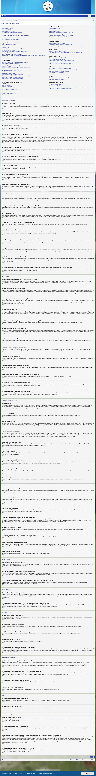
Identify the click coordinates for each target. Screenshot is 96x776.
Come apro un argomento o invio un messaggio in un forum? (15, 62)
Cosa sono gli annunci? (7, 90)
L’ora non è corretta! (6, 47)
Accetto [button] (88, 773)
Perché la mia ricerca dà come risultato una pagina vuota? (61, 60)
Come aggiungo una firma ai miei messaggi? (11, 65)
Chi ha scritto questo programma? (56, 84)
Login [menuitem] (92, 16)
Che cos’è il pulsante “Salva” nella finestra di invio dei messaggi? (16, 75)
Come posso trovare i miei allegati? (56, 79)
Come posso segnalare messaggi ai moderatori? (12, 74)
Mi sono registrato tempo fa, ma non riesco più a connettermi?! (15, 35)
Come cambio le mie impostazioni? (9, 44)
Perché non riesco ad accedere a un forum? (11, 70)
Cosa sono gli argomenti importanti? (9, 92)
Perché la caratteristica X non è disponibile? (58, 85)
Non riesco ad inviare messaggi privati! (57, 43)
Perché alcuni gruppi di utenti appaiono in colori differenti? (61, 35)
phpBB (44, 762)
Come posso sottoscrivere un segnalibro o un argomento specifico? (63, 69)
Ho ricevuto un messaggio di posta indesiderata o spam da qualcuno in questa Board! (67, 46)
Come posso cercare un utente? (56, 62)
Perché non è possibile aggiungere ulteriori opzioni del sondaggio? (16, 67)
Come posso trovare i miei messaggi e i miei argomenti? (61, 63)
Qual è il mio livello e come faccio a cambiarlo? (12, 54)
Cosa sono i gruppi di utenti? (55, 31)
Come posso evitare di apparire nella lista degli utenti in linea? (15, 46)
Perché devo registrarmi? (7, 28)
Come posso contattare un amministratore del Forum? (60, 88)
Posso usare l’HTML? (6, 85)
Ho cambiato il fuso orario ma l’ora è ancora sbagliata (13, 48)
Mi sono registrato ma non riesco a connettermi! (12, 32)
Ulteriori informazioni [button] (48, 773)
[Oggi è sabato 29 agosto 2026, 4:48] (93, 20)
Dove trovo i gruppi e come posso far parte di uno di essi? (61, 32)
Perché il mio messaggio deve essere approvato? (12, 77)
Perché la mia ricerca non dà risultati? (57, 59)
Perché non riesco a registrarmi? (9, 31)
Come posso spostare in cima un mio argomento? (12, 78)
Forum (4, 15)
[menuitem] (89, 16)
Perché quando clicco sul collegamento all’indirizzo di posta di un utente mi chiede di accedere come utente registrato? (23, 56)
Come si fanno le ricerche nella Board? (57, 57)
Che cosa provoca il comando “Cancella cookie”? (12, 39)
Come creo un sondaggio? (7, 66)
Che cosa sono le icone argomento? (9, 94)
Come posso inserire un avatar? (8, 52)
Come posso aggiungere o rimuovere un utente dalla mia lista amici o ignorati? (66, 52)
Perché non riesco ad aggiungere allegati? (11, 71)
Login (3, 18)
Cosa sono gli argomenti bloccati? (9, 93)
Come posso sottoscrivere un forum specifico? (59, 71)
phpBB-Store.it (51, 764)
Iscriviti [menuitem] (94, 16)
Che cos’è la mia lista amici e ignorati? (57, 51)
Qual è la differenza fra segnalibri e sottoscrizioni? (60, 68)
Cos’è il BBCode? (5, 83)
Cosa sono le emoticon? (7, 86)
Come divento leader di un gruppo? (56, 34)
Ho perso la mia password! (7, 36)
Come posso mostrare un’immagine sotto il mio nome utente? (15, 51)
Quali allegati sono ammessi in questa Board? (59, 77)
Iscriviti (8, 18)
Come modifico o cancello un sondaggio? (11, 69)
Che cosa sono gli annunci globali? (9, 89)
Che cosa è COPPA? (6, 29)
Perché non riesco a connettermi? (9, 34)
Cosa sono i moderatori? (54, 29)
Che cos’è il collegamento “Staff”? (56, 38)
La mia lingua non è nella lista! (8, 50)
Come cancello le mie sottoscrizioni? (57, 72)
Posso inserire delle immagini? (8, 88)
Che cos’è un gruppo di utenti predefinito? (58, 36)
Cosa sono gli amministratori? (55, 28)
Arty (45, 763)
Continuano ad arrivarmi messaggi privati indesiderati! (60, 44)
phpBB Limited (36, 719)
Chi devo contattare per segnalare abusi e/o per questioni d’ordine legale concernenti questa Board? (70, 87)
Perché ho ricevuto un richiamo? (9, 73)
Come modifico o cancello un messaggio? (11, 63)
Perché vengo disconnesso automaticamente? (12, 38)
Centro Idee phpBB (61, 728)
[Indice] (48, 6)
